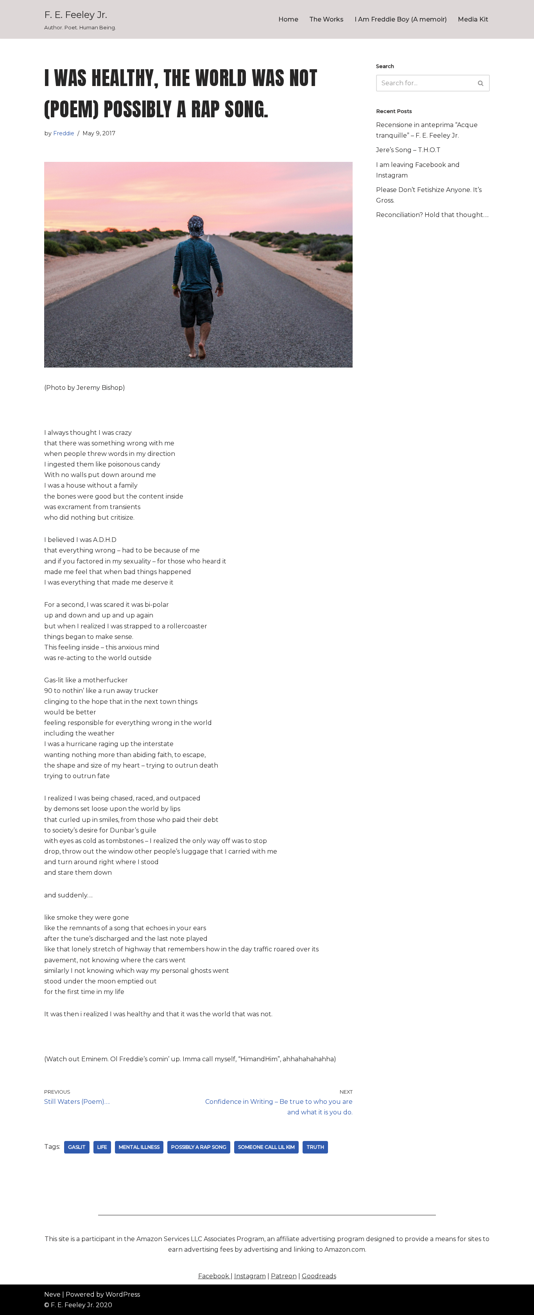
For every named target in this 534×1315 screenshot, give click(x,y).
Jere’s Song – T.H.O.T (408, 150)
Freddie (63, 133)
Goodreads (319, 1276)
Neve (52, 1294)
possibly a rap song (198, 1147)
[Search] (481, 83)
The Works (326, 19)
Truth (315, 1147)
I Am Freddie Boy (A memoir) (401, 19)
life (102, 1147)
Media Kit (473, 19)
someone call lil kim (266, 1147)
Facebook (214, 1276)
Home (288, 19)
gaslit (77, 1147)
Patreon (284, 1276)
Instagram (250, 1276)
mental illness (139, 1147)
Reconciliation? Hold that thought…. (432, 215)
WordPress (123, 1294)
